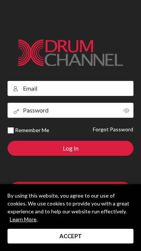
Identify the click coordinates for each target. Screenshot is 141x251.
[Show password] (126, 110)
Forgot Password (113, 129)
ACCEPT (70, 236)
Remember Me (31, 130)
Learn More (23, 219)
